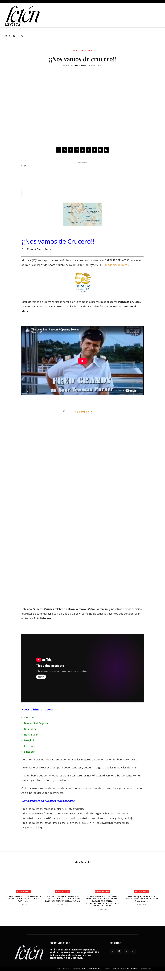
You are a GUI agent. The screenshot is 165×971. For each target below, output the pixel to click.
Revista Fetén (79, 65)
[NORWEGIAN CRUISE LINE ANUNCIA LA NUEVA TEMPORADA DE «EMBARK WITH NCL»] (23, 880)
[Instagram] (6, 36)
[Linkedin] (82, 150)
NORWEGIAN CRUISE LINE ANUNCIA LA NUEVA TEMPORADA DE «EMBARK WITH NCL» (23, 898)
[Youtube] (13, 36)
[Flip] (106, 150)
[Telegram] (100, 150)
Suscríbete (125, 969)
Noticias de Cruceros (82, 50)
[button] (21, 36)
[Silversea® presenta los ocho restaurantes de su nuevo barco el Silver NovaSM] (141, 880)
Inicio (59, 969)
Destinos (107, 969)
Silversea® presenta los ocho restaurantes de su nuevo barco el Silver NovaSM (141, 898)
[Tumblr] (94, 150)
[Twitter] (10, 36)
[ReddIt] (88, 150)
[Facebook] (2, 36)
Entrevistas (76, 969)
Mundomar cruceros (116, 265)
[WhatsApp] (76, 150)
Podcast (116, 969)
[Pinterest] (70, 150)
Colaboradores (146, 969)
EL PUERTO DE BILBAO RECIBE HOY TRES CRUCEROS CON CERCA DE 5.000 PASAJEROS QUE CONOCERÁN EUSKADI (62, 898)
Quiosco (66, 969)
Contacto (134, 969)
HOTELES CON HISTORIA (92, 969)
